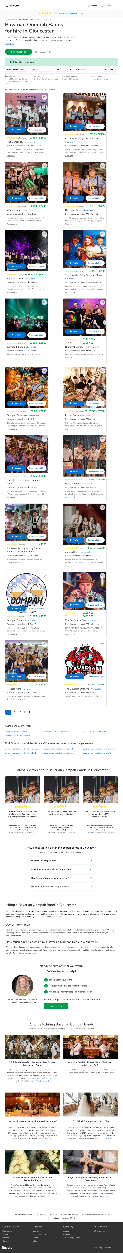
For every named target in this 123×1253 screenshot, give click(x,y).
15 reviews (22, 275)
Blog (35, 1241)
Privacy (5, 1237)
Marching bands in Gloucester (17, 735)
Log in (111, 6)
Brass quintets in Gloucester (56, 731)
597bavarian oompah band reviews (69, 13)
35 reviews (69, 342)
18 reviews (80, 548)
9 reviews (21, 343)
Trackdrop (98, 1247)
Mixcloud (109, 1247)
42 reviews (80, 271)
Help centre (7, 1231)
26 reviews (80, 206)
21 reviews (22, 411)
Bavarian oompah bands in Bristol (97, 753)
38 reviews (22, 206)
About (66, 1231)
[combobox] (17, 69)
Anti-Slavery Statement (73, 1237)
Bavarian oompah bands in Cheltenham (21, 749)
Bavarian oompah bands (28, 19)
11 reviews (80, 134)
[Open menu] (7, 6)
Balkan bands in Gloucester (94, 731)
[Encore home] (14, 6)
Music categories (40, 1234)
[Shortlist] (103, 6)
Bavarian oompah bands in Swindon (59, 753)
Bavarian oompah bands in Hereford (20, 753)
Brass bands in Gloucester (16, 731)
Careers (66, 1234)
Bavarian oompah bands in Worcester (99, 749)
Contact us (7, 1241)
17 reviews (80, 411)
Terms (5, 1234)
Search (94, 6)
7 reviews (21, 616)
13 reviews (22, 138)
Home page (10, 19)
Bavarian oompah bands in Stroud (58, 749)
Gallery (36, 1237)
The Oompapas (26, 825)
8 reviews (79, 685)
